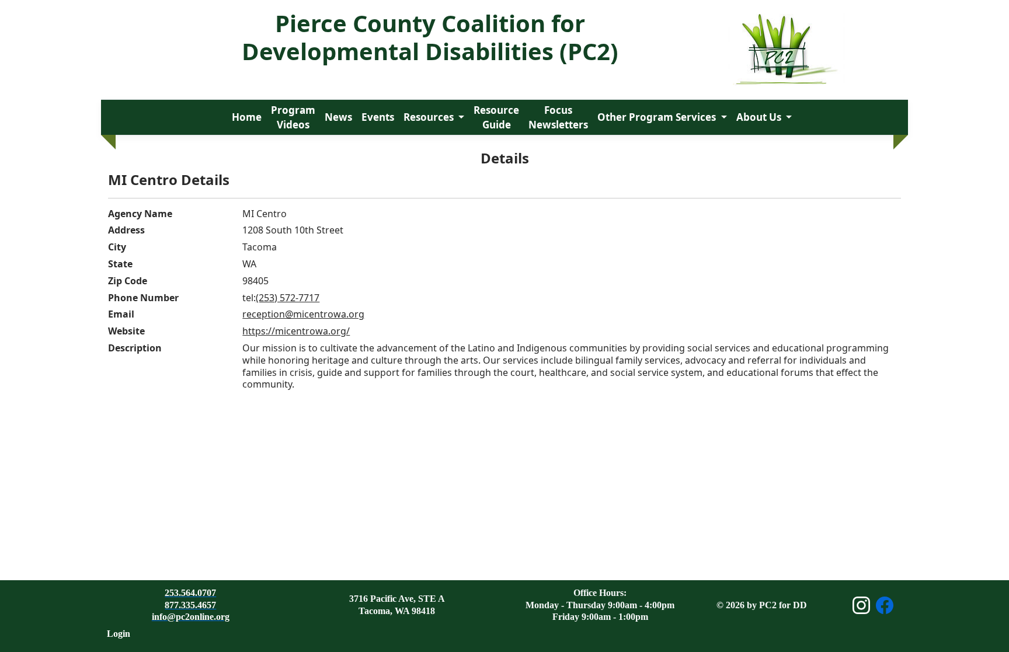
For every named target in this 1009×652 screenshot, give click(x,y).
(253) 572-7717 (287, 297)
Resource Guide (496, 117)
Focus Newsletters (558, 117)
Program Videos (293, 117)
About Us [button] (760, 117)
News (338, 117)
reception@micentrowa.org (303, 314)
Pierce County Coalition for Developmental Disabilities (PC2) (430, 37)
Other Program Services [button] (657, 117)
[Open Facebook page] (884, 605)
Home (247, 117)
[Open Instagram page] (861, 605)
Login (118, 634)
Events (377, 117)
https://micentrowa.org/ (296, 331)
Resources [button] (429, 117)
